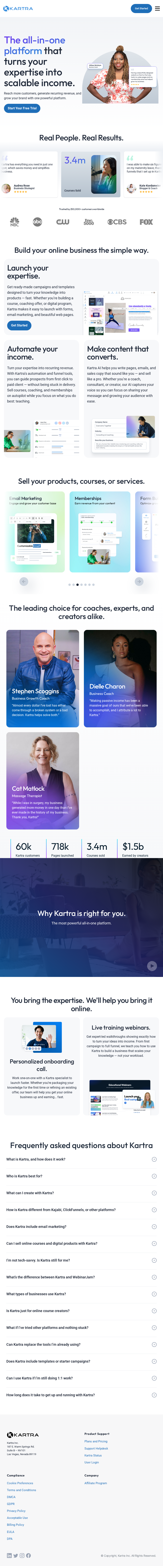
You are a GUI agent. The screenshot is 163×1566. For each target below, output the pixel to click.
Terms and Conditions (21, 1490)
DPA (10, 1539)
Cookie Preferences (20, 1483)
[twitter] (15, 1555)
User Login (91, 1462)
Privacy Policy (16, 1511)
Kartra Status (93, 1455)
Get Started (141, 8)
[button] (69, 585)
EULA (10, 1532)
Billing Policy (15, 1525)
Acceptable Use (17, 1518)
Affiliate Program (95, 1483)
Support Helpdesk (96, 1448)
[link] (34, 531)
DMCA (11, 1497)
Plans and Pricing (95, 1441)
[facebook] (28, 1555)
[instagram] (22, 1555)
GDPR (11, 1504)
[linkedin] (9, 1555)
